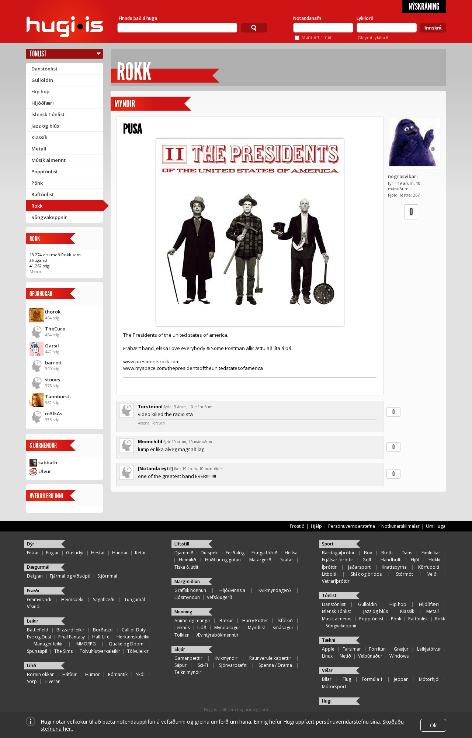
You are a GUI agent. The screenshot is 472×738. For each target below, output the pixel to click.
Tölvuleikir (138, 651)
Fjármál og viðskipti (70, 576)
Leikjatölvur (429, 649)
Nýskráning (424, 6)
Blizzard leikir (70, 630)
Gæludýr (75, 553)
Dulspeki (210, 553)
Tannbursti (58, 396)
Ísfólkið (285, 620)
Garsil (52, 345)
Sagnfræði (103, 599)
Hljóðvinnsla (232, 590)
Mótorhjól (429, 679)
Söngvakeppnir (49, 217)
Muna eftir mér (317, 37)
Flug (347, 679)
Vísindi (34, 606)
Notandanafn (307, 18)
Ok (433, 725)
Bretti (387, 553)
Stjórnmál (107, 576)
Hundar (120, 553)
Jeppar (401, 679)
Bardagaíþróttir (338, 553)
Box (368, 553)
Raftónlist (42, 194)
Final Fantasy (71, 637)
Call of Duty (134, 630)
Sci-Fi (203, 665)
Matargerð (260, 560)
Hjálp (316, 526)
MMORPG (86, 644)
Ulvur (44, 471)
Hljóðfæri (42, 103)
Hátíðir (69, 674)
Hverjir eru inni (46, 496)
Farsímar (352, 649)
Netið (345, 656)
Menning (183, 612)
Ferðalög (235, 553)
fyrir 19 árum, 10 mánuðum (188, 406)
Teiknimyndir (187, 672)
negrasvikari (403, 176)
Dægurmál (38, 567)
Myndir (124, 104)
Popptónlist (44, 171)
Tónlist (38, 53)
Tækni (328, 640)
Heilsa (291, 553)
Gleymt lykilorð (373, 37)
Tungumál (134, 599)
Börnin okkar (40, 674)
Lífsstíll (181, 544)
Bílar (327, 679)
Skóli (141, 674)
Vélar (327, 670)
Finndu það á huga (138, 18)
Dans (407, 553)
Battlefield (37, 630)
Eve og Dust (39, 637)
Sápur (180, 665)
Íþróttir (329, 567)
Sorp (32, 681)
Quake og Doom (126, 644)
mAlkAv (54, 413)
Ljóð (201, 627)
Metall (38, 148)
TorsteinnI (150, 406)
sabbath (47, 462)
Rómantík (118, 674)
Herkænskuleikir (133, 637)
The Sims (63, 651)
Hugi (327, 701)
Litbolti (329, 574)
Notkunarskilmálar (400, 526)
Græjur (401, 649)
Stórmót (404, 574)
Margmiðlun (187, 581)
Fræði (33, 591)
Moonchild (150, 442)
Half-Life (101, 637)
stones (52, 379)
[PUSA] (249, 232)
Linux (327, 656)
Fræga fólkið (264, 553)
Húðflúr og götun (223, 560)
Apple (328, 649)
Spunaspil (37, 651)
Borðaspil (103, 630)
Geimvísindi (39, 599)
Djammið (184, 553)
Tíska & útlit (186, 567)
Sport (328, 544)
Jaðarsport (359, 567)
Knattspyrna (394, 567)
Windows (399, 656)
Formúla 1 (372, 679)
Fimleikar (430, 553)
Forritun (377, 649)
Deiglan (35, 576)
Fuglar (52, 553)
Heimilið (187, 560)
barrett (53, 362)
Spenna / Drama (275, 665)
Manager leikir (48, 644)
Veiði (432, 574)
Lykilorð (365, 18)
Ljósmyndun (187, 597)
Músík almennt (48, 160)
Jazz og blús (45, 125)
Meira (35, 271)
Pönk (37, 183)
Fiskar (33, 553)
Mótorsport (334, 686)
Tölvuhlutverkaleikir (100, 651)
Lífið (31, 665)
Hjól (415, 560)
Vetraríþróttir (336, 581)
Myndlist (256, 627)
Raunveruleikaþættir (270, 658)
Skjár (179, 649)
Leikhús (182, 627)
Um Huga (435, 526)
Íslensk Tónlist (48, 114)
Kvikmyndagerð (274, 590)
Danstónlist (44, 68)
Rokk (36, 205)
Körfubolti (428, 567)
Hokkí (434, 560)
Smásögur (283, 627)
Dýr (30, 544)
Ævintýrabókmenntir (218, 635)
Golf (366, 560)
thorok (52, 311)
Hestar (98, 553)
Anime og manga (192, 620)
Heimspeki (72, 599)
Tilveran (52, 681)
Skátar (286, 560)
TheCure (55, 328)
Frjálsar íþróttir (337, 560)
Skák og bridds (366, 574)
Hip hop (40, 91)
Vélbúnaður (370, 656)
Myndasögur (227, 627)
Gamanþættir (188, 658)
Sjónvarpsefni (233, 665)
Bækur (226, 620)
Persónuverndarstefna (351, 526)
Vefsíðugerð (219, 597)
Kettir (140, 553)
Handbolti (391, 560)
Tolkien (182, 635)
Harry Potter (255, 620)
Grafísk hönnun (190, 590)
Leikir (32, 621)
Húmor (92, 674)
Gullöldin (42, 80)
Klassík (39, 137)
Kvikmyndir (226, 658)
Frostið (297, 526)
